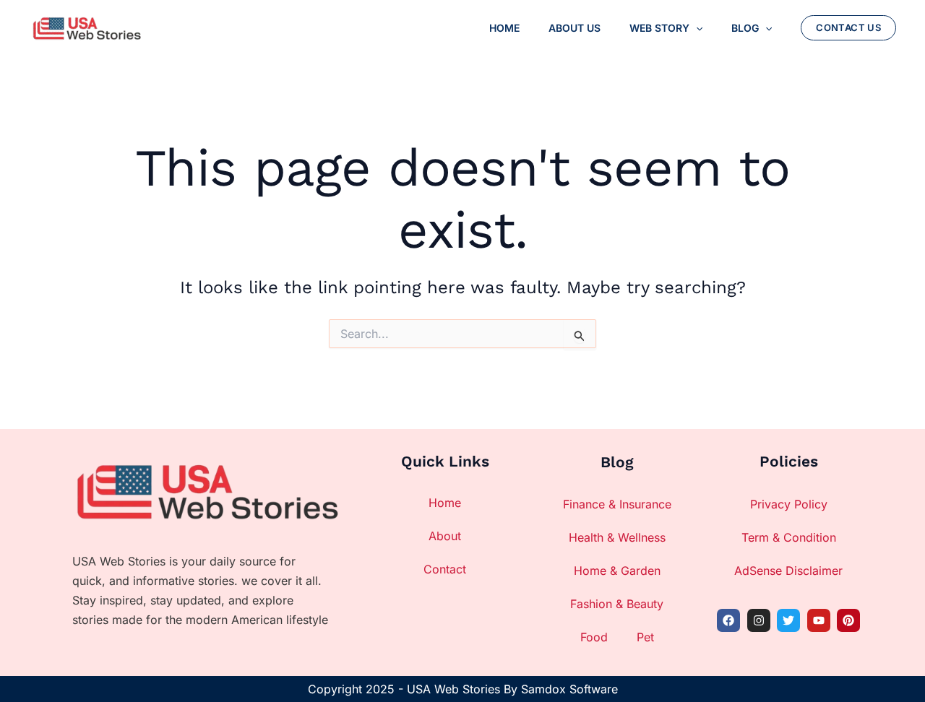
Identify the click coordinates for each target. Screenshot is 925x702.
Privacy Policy (788, 504)
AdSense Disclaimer (788, 570)
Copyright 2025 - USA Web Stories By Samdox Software (463, 689)
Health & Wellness (617, 537)
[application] (695, 28)
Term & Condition (788, 537)
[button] (848, 27)
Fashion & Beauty (616, 604)
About (445, 536)
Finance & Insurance (617, 504)
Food (594, 637)
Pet (645, 637)
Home (445, 502)
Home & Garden (617, 570)
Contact (444, 569)
